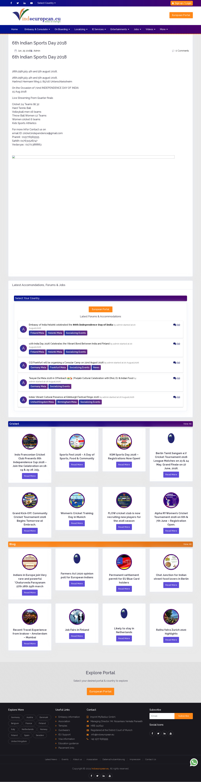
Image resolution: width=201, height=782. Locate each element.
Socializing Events (76, 333)
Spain (26, 735)
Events (65, 759)
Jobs (136, 29)
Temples (62, 725)
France (29, 723)
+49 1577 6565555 (99, 739)
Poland (14, 735)
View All (187, 424)
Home (14, 29)
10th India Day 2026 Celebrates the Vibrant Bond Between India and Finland (69, 343)
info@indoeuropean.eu (102, 734)
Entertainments (119, 29)
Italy (13, 729)
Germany (15, 717)
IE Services (98, 29)
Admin (37, 50)
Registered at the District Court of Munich (111, 730)
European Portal (181, 15)
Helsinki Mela (55, 333)
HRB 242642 (97, 725)
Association (64, 721)
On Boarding (61, 29)
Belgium (15, 723)
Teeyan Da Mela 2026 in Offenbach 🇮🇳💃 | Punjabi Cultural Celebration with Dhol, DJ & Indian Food (81, 378)
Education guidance (68, 743)
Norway (43, 729)
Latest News (51, 759)
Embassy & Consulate (36, 29)
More (163, 29)
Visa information (66, 739)
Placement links (66, 748)
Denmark (44, 717)
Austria (30, 717)
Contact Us (150, 759)
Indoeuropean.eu (100, 768)
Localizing (80, 29)
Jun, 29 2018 (24, 50)
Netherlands (28, 729)
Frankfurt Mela (58, 367)
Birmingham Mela (67, 402)
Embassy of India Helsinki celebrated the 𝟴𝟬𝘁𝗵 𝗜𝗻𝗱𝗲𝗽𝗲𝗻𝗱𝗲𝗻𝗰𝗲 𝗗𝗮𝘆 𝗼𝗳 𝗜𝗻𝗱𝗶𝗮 (71, 324)
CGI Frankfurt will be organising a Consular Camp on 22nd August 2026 (66, 362)
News (96, 367)
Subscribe (183, 716)
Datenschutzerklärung (114, 759)
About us (77, 759)
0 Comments (182, 50)
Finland (42, 723)
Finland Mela (37, 333)
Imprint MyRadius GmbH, (103, 717)
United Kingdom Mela (42, 402)
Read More (30, 476)
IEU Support (64, 734)
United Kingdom (19, 741)
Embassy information (69, 717)
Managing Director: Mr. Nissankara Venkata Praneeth (117, 721)
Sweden (40, 735)
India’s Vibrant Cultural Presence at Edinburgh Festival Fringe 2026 (64, 397)
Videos (149, 29)
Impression (135, 759)
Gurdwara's (64, 730)
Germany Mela (38, 367)
